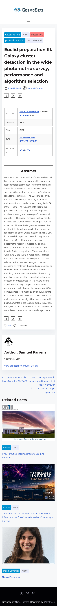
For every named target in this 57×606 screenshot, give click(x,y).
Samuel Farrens (35, 88)
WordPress (49, 602)
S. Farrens (24, 115)
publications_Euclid (14, 40)
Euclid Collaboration (29, 111)
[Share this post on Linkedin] (20, 95)
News (25, 34)
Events (6, 447)
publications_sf (34, 40)
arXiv (27, 150)
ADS (21, 150)
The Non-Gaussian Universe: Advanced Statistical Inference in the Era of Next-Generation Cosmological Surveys (28, 517)
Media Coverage (11, 571)
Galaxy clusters (12, 34)
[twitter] (13, 95)
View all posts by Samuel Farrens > (21, 366)
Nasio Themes (22, 602)
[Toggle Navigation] (28, 21)
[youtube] (27, 594)
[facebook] (6, 95)
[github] (33, 594)
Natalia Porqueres (11, 577)
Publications (37, 34)
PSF (10, 325)
